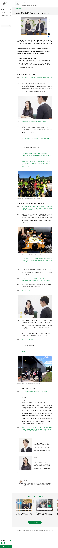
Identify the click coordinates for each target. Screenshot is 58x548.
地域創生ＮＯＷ (20, 530)
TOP (16, 530)
